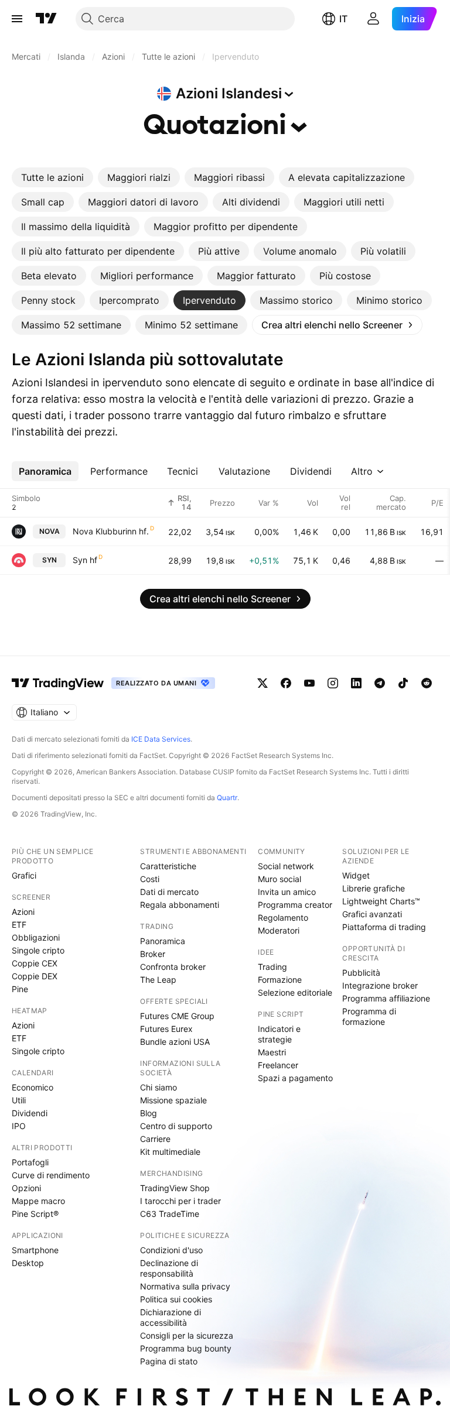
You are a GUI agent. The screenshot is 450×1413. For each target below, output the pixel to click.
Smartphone (35, 1250)
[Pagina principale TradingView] (46, 19)
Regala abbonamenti (179, 905)
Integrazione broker (380, 985)
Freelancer (278, 1065)
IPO (19, 1126)
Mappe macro (38, 1201)
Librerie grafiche (373, 888)
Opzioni (26, 1188)
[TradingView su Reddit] (426, 683)
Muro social (279, 879)
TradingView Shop (175, 1188)
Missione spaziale (173, 1100)
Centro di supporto (176, 1126)
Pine (20, 989)
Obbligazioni (36, 937)
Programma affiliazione (386, 998)
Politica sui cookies (176, 1299)
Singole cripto (38, 950)
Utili (19, 1100)
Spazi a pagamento (295, 1078)
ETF (19, 925)
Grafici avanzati (372, 914)
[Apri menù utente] (373, 18)
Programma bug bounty (185, 1348)
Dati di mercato (169, 892)
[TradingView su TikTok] (403, 683)
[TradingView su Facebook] (286, 683)
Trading (272, 967)
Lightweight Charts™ (381, 901)
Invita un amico (287, 892)
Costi (149, 879)
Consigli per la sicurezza (186, 1335)
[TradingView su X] (262, 683)
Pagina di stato (168, 1361)
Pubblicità (361, 973)
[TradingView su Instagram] (333, 683)
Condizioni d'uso (171, 1250)
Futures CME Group (177, 1016)
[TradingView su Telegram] (379, 683)
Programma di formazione (369, 1016)
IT (343, 19)
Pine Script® (35, 1214)
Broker (152, 954)
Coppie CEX (34, 963)
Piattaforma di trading (384, 927)
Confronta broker (173, 967)
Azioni (23, 912)
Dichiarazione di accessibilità (170, 1317)
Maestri (272, 1052)
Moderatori (278, 930)
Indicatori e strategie (279, 1034)
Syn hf (85, 560)
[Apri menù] (17, 18)
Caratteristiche (168, 866)
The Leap (158, 980)
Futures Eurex (166, 1029)
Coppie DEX (34, 976)
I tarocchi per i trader (180, 1201)
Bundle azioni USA (175, 1042)
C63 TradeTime (169, 1214)
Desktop (28, 1263)
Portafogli (30, 1162)
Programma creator (295, 905)
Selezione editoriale (295, 992)
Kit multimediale (170, 1152)
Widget (356, 875)
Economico (32, 1087)
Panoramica (162, 941)
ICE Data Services (160, 739)
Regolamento (283, 917)
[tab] (52, 177)
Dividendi (29, 1113)
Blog (148, 1113)
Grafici (24, 875)
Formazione (280, 980)
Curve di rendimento (51, 1175)
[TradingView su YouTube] (309, 683)
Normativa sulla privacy (185, 1286)
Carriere (155, 1139)
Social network (286, 866)
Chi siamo (158, 1087)
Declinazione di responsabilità (169, 1268)
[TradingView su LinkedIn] (356, 683)
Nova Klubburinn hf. (111, 531)
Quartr (227, 797)
